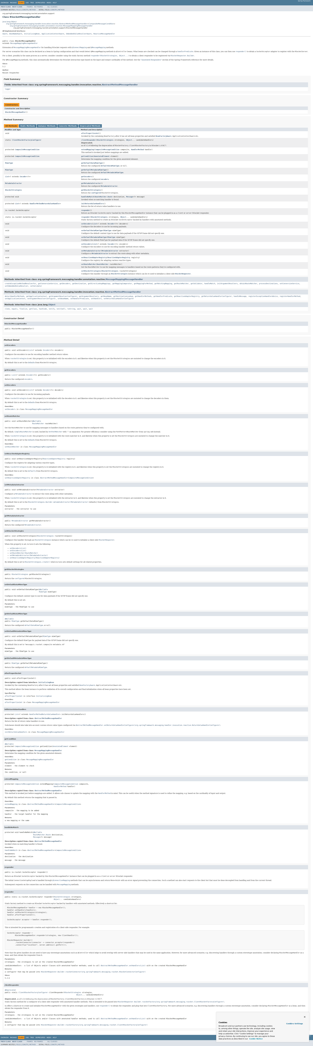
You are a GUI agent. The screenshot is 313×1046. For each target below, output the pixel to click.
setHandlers (96, 299)
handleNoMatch (87, 197)
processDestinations (268, 284)
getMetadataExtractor (91, 183)
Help (54, 3)
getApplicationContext (36, 296)
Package (13, 3)
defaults (31, 363)
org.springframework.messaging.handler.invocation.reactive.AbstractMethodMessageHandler (46, 24)
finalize (23, 309)
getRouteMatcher (181, 284)
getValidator (196, 284)
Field (18, 10)
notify (52, 309)
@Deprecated (10, 990)
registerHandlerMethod (290, 296)
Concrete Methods (68, 126)
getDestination (79, 284)
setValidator (36, 286)
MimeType (9, 163)
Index (49, 3)
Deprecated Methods (90, 126)
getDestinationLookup (123, 296)
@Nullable (36, 421)
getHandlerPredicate (162, 296)
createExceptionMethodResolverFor (20, 284)
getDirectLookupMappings (99, 284)
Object (129, 140)
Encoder (23, 177)
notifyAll (61, 309)
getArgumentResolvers (89, 296)
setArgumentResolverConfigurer (41, 299)
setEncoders (86, 244)
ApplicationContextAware (53, 34)
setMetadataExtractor (91, 251)
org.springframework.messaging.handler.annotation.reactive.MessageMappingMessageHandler (51, 26)
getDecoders (65, 284)
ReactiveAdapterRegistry (119, 257)
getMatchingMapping (163, 284)
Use (27, 3)
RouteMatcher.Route (103, 197)
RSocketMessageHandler (15, 112)
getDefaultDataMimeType (92, 163)
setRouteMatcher (88, 264)
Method (32, 10)
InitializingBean (32, 34)
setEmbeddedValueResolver (16, 286)
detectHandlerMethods (14, 296)
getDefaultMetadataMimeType (94, 170)
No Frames (38, 7)
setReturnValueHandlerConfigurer (119, 299)
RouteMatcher (103, 264)
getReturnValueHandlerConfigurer (216, 296)
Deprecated (40, 3)
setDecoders (86, 224)
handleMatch (209, 284)
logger (8, 89)
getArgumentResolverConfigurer (63, 296)
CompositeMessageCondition (101, 24)
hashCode (43, 309)
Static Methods (27, 126)
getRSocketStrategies (91, 190)
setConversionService (289, 284)
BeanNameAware (15, 34)
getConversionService (48, 284)
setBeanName (63, 299)
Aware (4, 34)
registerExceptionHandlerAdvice (263, 296)
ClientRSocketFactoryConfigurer (26, 140)
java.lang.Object (9, 22)
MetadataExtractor (13, 183)
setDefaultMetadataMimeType (94, 237)
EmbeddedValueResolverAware (78, 34)
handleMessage (240, 296)
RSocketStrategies (105, 140)
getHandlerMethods (143, 296)
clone (7, 309)
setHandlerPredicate (79, 299)
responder (85, 210)
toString (71, 309)
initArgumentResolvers (227, 284)
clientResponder (88, 140)
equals (14, 309)
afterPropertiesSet (90, 133)
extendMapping (87, 150)
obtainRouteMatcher (248, 284)
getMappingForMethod (143, 284)
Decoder (111, 224)
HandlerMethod (137, 150)
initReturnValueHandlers (92, 204)
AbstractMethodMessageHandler (120, 85)
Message (129, 197)
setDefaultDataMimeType (92, 230)
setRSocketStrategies (91, 271)
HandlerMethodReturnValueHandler (45, 204)
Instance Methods (47, 126)
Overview (5, 3)
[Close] (304, 1017)
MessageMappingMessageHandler (24, 43)
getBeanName (106, 296)
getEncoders (86, 177)
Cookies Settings (294, 1024)
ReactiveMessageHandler (104, 34)
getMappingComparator (122, 284)
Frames (30, 7)
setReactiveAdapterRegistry (94, 257)
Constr (25, 10)
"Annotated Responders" (151, 60)
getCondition (87, 156)
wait (79, 309)
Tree (32, 3)
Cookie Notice (256, 1039)
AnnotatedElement (102, 156)
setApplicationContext (15, 299)
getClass (33, 309)
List (7, 177)
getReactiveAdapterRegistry (186, 296)
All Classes (52, 7)
